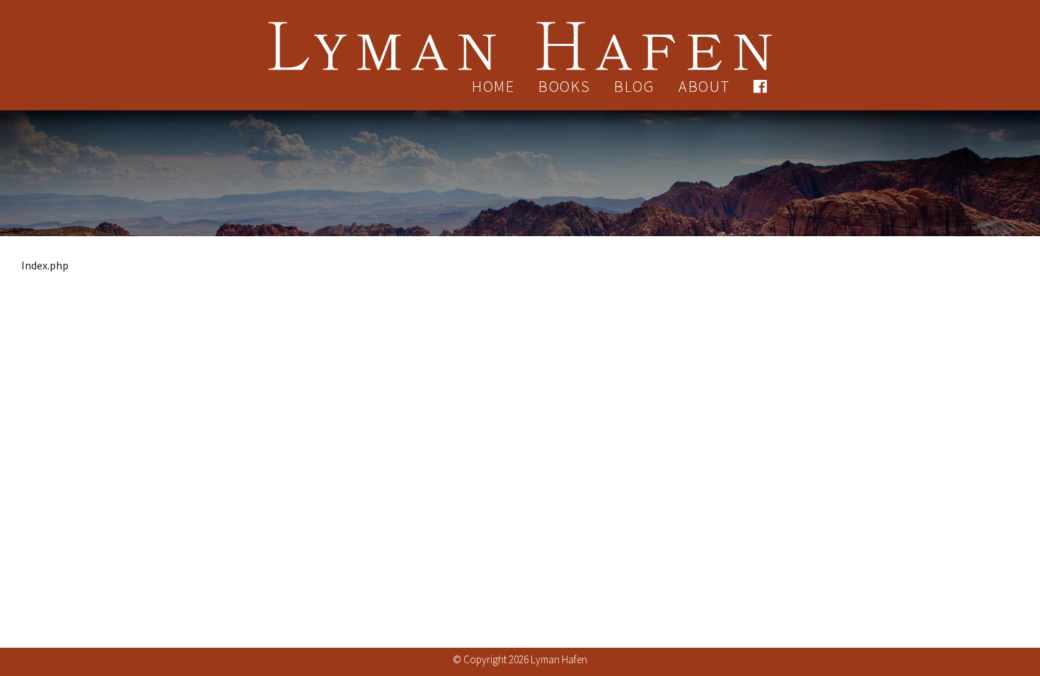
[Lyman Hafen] (520, 37)
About (704, 86)
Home (493, 86)
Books (564, 86)
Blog (634, 86)
